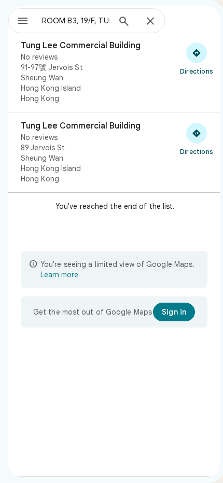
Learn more (59, 274)
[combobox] (75, 21)
